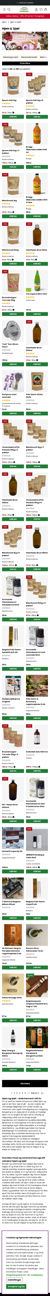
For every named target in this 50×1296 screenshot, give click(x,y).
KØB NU (37, 117)
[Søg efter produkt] (9, 9)
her (7, 1265)
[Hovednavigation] (4, 9)
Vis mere (25, 1083)
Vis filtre (26, 63)
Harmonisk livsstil (29, 57)
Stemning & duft (10, 57)
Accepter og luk (16, 1286)
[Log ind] (36, 9)
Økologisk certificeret (25, 3)
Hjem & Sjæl (15, 22)
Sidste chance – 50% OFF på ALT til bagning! (25, 16)
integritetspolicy (14, 1275)
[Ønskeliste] (41, 9)
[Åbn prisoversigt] (13, 112)
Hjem (4, 22)
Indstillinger (14, 1279)
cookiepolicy (36, 1275)
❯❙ (42, 1093)
